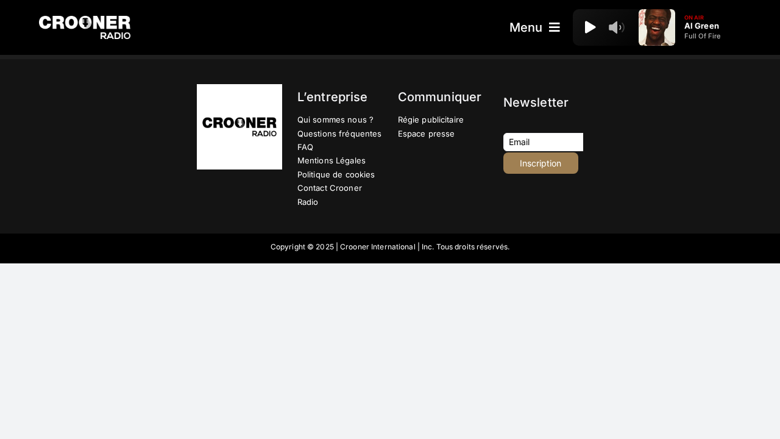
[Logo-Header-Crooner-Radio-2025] (84, 20)
